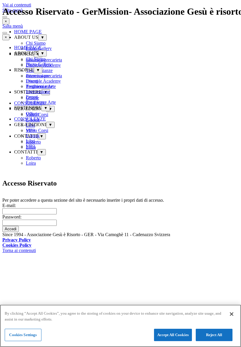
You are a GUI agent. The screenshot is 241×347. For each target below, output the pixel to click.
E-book (33, 135)
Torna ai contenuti (19, 250)
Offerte (32, 113)
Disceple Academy (43, 81)
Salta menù (12, 26)
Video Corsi (37, 130)
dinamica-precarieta (44, 75)
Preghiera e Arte (41, 102)
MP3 (30, 146)
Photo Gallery (39, 64)
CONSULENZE (30, 118)
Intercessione (38, 91)
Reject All (214, 335)
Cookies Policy (16, 245)
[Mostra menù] (4, 33)
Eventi (32, 96)
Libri (30, 141)
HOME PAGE (28, 47)
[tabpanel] (120, 240)
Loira (31, 163)
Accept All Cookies (173, 335)
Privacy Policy (16, 239)
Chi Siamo (36, 58)
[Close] (231, 314)
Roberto (33, 157)
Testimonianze (39, 86)
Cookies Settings (23, 335)
